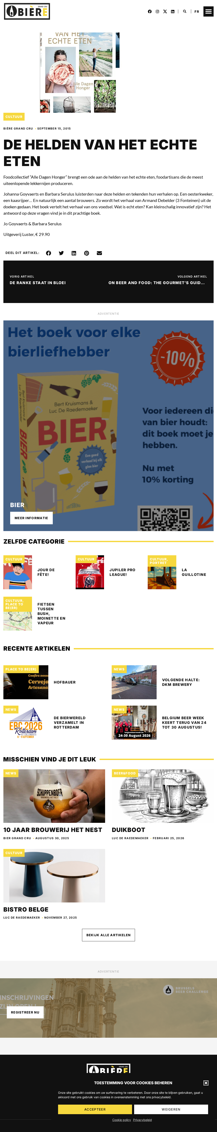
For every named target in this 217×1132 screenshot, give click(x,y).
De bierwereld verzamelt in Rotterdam (70, 722)
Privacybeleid (142, 1120)
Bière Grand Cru (18, 128)
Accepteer (95, 1109)
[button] (206, 1083)
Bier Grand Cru (17, 838)
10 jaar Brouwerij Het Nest (52, 829)
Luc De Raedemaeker (130, 838)
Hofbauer (65, 682)
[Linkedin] (173, 11)
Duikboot (128, 829)
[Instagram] (157, 11)
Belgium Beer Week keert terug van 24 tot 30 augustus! (184, 722)
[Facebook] (150, 11)
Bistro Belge (26, 909)
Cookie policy (121, 1120)
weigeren (171, 1109)
